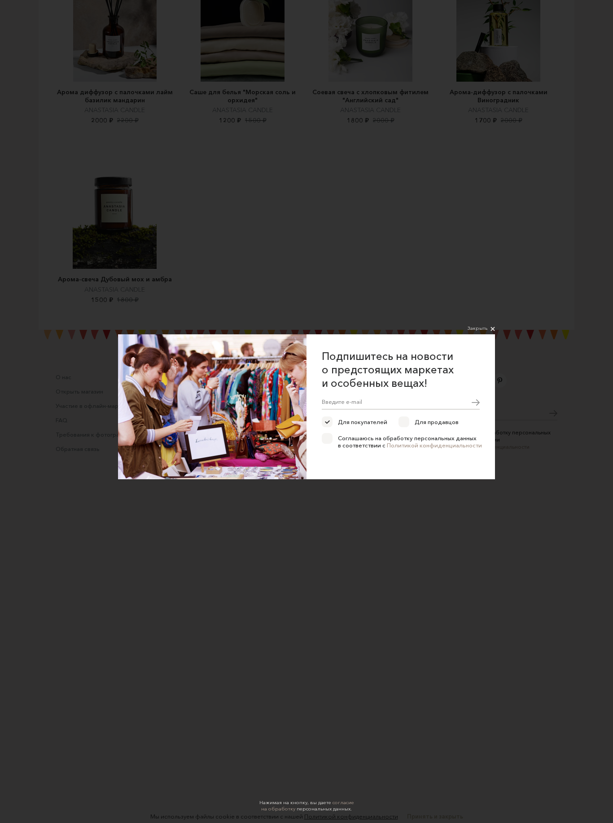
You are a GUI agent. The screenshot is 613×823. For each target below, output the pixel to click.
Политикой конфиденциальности (434, 445)
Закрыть (477, 328)
